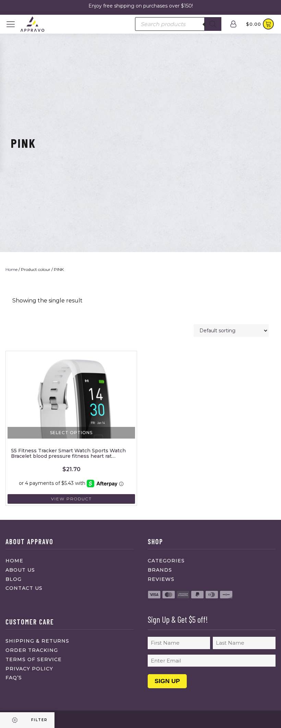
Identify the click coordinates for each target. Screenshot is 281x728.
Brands (160, 570)
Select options (71, 432)
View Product (71, 498)
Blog (13, 579)
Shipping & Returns (37, 641)
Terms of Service (33, 659)
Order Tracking (31, 650)
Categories (166, 561)
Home (11, 269)
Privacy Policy (29, 669)
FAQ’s (13, 678)
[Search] (212, 24)
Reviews (161, 579)
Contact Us (23, 588)
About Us (20, 570)
